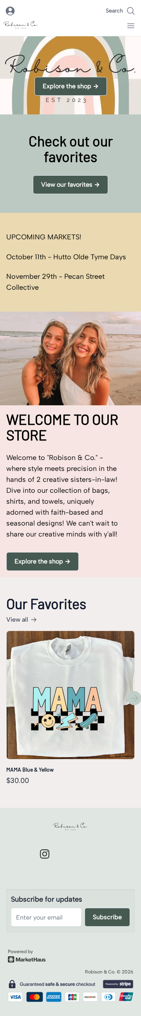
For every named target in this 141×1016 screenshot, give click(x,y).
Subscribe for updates (46, 899)
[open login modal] (10, 11)
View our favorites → (70, 184)
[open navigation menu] (131, 26)
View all (17, 619)
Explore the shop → (71, 86)
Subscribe (107, 917)
